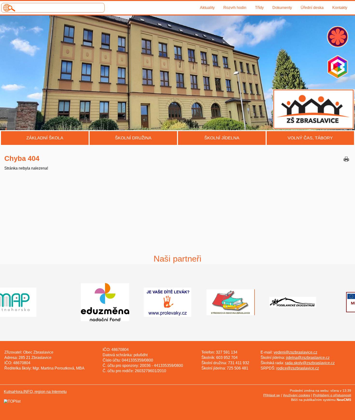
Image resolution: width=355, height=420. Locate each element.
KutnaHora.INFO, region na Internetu (35, 392)
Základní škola (44, 137)
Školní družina (133, 137)
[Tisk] (346, 159)
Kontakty (339, 8)
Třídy (259, 8)
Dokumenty (282, 8)
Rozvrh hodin (234, 8)
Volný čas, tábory (310, 137)
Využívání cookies (296, 395)
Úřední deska (312, 8)
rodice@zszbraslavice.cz (297, 368)
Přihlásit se (271, 395)
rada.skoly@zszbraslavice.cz (310, 363)
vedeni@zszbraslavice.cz (295, 352)
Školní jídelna (221, 137)
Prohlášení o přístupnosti (332, 395)
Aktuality (207, 8)
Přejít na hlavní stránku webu (177, 72)
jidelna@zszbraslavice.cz (308, 358)
